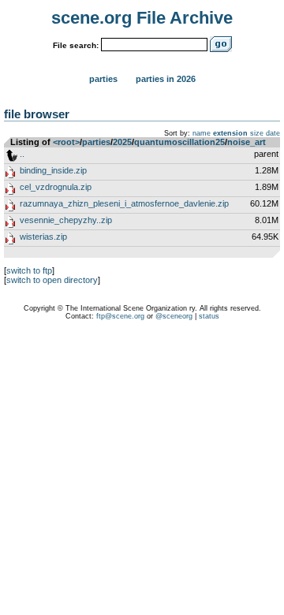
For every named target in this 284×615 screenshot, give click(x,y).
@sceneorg (173, 316)
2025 (122, 142)
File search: (76, 45)
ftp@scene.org (120, 316)
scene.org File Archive (142, 18)
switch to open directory (52, 280)
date (273, 133)
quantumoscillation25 (179, 142)
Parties (103, 79)
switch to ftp (29, 270)
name (201, 133)
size (256, 133)
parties (96, 142)
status (209, 316)
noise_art (246, 142)
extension (230, 133)
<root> (66, 142)
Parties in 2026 (166, 79)
